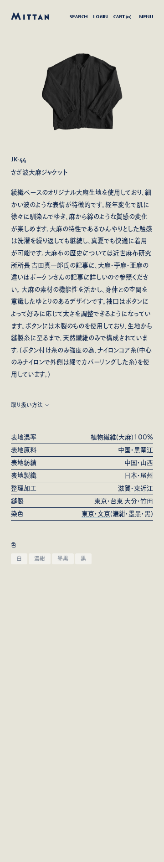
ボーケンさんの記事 (56, 277)
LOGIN (100, 16)
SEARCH (78, 16)
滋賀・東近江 (135, 488)
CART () (122, 16)
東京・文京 (96, 514)
